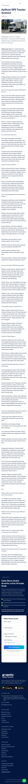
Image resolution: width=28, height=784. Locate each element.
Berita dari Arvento (5, 712)
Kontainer (3, 752)
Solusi (2, 718)
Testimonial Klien (5, 722)
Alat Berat (3, 748)
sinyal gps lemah (16, 159)
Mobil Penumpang (5, 744)
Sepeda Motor (4, 750)
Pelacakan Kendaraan (6, 716)
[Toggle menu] (26, 3)
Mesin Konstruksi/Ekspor (7, 756)
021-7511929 (6, 702)
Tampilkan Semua (5, 772)
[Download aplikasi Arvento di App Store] (19, 688)
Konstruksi (3, 767)
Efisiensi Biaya (4, 733)
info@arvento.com (7, 704)
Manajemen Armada (6, 729)
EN (22, 3)
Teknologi (3, 720)
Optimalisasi (4, 731)
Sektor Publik (4, 769)
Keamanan (3, 735)
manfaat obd (14, 325)
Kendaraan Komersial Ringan (8, 746)
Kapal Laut (3, 754)
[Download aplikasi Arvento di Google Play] (7, 688)
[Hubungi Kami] (24, 780)
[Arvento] (6, 3)
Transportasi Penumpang (7, 765)
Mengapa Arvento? (5, 714)
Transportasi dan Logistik (7, 763)
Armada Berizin (5, 737)
